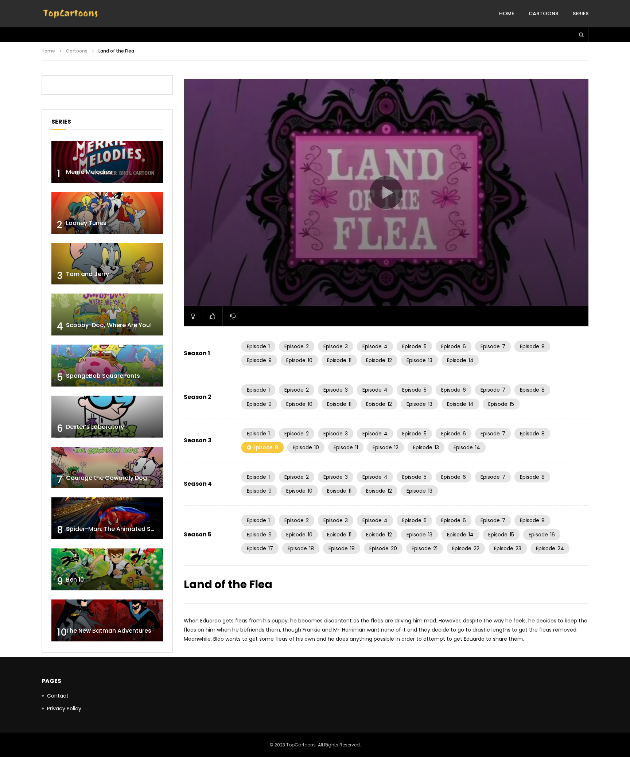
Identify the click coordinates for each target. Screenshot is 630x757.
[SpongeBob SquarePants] (107, 366)
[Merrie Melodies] (107, 162)
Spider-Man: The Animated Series (115, 529)
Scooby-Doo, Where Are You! (109, 325)
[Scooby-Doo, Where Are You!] (107, 314)
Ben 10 (75, 579)
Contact (58, 695)
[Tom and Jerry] (107, 264)
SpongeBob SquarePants (103, 376)
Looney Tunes (86, 223)
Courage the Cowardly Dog (106, 478)
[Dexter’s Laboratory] (107, 417)
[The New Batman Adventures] (107, 620)
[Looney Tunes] (107, 213)
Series (580, 13)
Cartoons (543, 13)
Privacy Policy (64, 708)
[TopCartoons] (71, 13)
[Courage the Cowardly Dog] (107, 468)
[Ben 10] (107, 569)
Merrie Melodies (89, 172)
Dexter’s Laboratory (95, 427)
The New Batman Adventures (108, 630)
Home (506, 13)
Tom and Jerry (87, 274)
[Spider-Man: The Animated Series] (107, 518)
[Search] (581, 34)
